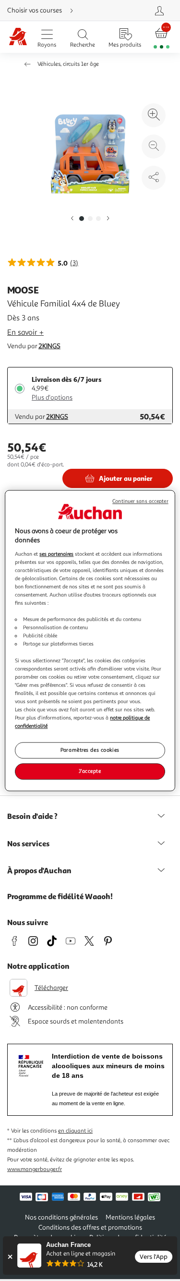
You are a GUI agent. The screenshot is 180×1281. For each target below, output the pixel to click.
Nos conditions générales (61, 1217)
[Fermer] (10, 1257)
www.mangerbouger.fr (34, 1169)
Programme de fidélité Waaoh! (60, 896)
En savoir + (25, 332)
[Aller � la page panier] (161, 37)
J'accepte (90, 771)
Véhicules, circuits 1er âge (68, 64)
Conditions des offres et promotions (90, 1227)
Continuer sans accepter (140, 501)
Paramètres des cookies (90, 749)
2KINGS (49, 346)
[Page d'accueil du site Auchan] (18, 37)
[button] (72, 219)
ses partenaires (56, 553)
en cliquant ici (75, 1131)
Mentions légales (130, 1217)
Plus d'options (52, 397)
